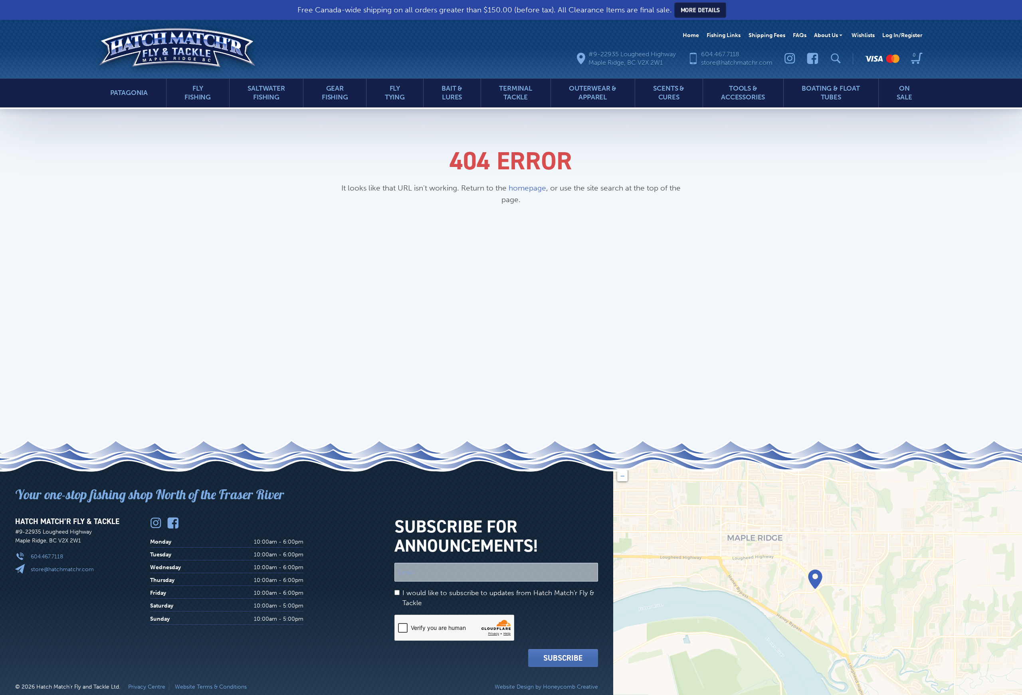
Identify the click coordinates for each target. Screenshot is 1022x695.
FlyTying (395, 92)
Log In (902, 35)
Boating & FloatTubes (831, 92)
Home (691, 35)
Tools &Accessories (743, 92)
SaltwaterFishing (266, 92)
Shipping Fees (767, 35)
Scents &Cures (668, 92)
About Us (826, 35)
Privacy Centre (146, 686)
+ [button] (622, 465)
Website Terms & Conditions (211, 686)
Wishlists (863, 35)
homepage (527, 188)
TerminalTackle (515, 92)
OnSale (904, 92)
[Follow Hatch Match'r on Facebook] (812, 58)
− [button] (622, 476)
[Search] (836, 58)
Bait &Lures (452, 92)
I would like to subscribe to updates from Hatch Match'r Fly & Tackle (498, 598)
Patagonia (129, 93)
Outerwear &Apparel (592, 92)
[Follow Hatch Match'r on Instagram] (790, 58)
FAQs (799, 35)
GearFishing (335, 92)
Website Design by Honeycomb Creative (546, 686)
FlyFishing (197, 92)
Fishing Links (724, 35)
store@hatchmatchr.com (62, 569)
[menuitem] (691, 35)
